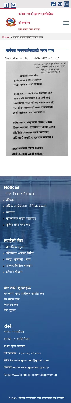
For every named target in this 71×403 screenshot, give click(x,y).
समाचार (10, 212)
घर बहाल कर (11, 299)
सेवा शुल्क (10, 310)
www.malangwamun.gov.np (31, 367)
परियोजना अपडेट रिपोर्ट (20, 253)
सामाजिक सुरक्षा (15, 247)
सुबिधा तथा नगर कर (18, 225)
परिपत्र (10, 200)
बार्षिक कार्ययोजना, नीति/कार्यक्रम (26, 206)
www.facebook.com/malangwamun (34, 374)
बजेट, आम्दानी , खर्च (18, 259)
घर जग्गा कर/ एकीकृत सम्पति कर (24, 294)
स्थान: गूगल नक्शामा (14, 346)
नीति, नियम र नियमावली (20, 194)
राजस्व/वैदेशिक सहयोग (19, 265)
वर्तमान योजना (14, 272)
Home (5, 37)
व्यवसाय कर (11, 305)
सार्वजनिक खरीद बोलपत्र (21, 218)
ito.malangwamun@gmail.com (29, 360)
